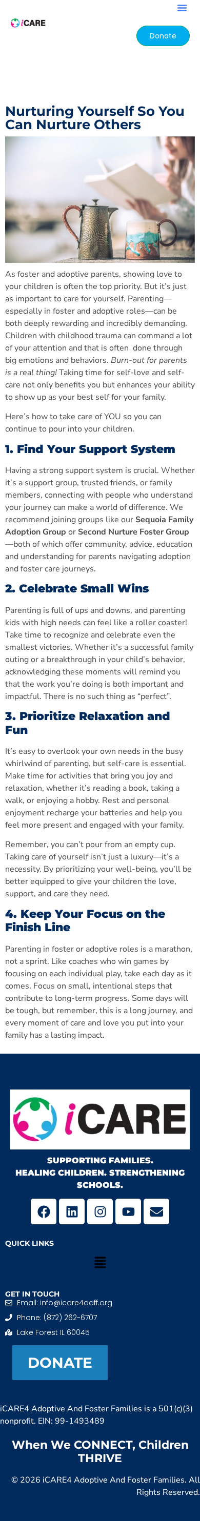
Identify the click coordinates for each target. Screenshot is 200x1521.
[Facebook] (43, 1211)
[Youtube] (128, 1211)
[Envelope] (156, 1211)
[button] (182, 7)
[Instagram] (100, 1211)
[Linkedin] (72, 1211)
